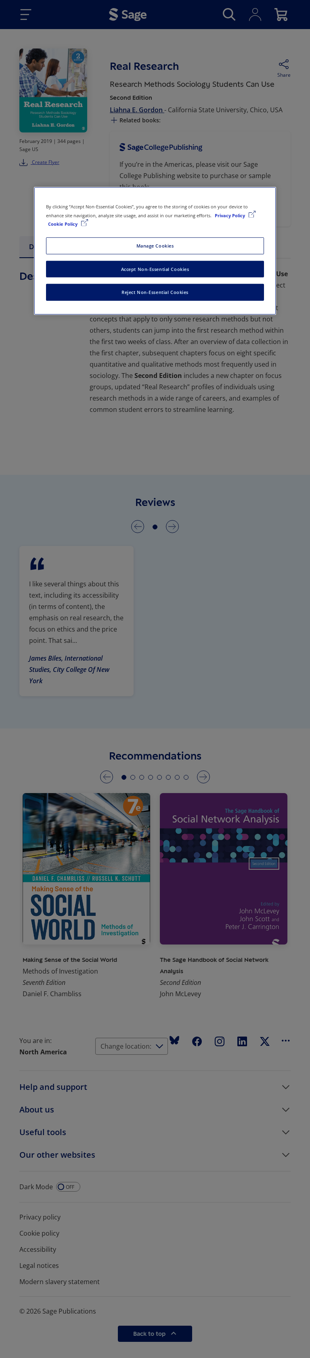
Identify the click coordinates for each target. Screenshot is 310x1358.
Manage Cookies (155, 245)
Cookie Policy (63, 223)
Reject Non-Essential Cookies (155, 292)
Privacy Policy (230, 215)
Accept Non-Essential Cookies (155, 269)
